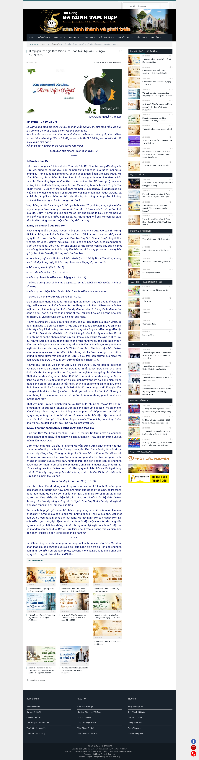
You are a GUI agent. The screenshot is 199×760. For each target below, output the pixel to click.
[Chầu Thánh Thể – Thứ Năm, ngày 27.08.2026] (107, 576)
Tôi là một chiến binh (151, 272)
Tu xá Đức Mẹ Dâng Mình (37, 728)
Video (133, 344)
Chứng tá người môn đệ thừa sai (155, 250)
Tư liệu (155, 37)
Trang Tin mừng (134, 728)
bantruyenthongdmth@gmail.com (123, 751)
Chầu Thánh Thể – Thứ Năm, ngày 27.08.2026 (106, 589)
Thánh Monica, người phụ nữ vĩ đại (157, 129)
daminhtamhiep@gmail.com (80, 751)
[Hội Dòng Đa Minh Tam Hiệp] (99, 21)
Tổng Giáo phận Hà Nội (86, 723)
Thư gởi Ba (146, 312)
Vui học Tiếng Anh (135, 733)
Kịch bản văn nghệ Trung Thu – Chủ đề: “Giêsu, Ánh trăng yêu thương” (155, 208)
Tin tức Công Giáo (84, 717)
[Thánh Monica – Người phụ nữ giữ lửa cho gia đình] (41, 576)
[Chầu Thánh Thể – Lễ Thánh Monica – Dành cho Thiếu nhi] (74, 576)
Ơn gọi (72, 37)
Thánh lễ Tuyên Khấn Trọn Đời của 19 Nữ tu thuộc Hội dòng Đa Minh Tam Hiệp (156, 355)
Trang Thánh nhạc (135, 723)
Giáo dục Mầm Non (139, 401)
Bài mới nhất (136, 51)
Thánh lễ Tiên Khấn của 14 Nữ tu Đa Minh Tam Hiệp (157, 378)
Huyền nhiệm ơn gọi (152, 282)
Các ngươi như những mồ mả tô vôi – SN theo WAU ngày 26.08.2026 (74, 670)
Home (31, 37)
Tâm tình (134, 282)
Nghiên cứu (124, 37)
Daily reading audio (135, 707)
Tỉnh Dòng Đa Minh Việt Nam (38, 723)
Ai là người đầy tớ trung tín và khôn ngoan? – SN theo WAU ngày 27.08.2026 (73, 617)
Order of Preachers (34, 717)
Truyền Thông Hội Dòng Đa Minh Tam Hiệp (103, 757)
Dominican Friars (33, 707)
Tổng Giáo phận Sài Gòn (87, 733)
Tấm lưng (146, 301)
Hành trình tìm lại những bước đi (156, 261)
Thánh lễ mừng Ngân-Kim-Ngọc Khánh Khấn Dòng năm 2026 (156, 367)
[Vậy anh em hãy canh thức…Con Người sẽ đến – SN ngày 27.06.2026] (41, 602)
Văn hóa (140, 37)
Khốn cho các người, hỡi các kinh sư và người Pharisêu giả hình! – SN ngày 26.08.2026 (41, 670)
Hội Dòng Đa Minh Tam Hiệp (104, 754)
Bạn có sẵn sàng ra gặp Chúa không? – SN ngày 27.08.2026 (107, 616)
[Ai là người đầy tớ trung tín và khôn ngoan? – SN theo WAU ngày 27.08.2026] (74, 602)
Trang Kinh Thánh (135, 717)
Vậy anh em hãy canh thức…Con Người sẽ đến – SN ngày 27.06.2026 (41, 617)
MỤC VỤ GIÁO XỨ (138, 175)
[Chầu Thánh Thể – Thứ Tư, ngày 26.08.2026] (107, 629)
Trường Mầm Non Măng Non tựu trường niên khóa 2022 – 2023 (156, 432)
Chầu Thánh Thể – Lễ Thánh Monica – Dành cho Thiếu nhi (73, 589)
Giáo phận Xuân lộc (85, 707)
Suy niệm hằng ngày (113, 62)
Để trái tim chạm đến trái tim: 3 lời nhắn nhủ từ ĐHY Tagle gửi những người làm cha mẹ (156, 154)
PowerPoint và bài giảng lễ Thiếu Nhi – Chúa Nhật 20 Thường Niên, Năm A (156, 222)
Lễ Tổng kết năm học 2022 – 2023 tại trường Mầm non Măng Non (156, 421)
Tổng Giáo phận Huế (85, 728)
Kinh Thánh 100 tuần (136, 712)
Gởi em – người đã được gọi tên (155, 290)
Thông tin (88, 37)
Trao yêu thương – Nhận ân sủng (156, 165)
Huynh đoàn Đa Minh (35, 712)
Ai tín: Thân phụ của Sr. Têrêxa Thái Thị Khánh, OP (157, 141)
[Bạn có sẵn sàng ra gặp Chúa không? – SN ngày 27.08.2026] (107, 602)
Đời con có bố (148, 335)
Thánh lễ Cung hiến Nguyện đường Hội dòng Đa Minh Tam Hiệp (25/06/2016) (156, 391)
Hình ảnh (144, 344)
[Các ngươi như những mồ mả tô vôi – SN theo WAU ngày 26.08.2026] (74, 655)
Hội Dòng (43, 37)
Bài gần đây (152, 51)
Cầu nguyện (105, 37)
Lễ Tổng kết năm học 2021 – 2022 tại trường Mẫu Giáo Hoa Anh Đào (157, 443)
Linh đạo (58, 37)
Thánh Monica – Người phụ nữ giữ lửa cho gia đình (41, 589)
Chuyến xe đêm (149, 324)
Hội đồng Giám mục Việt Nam (89, 712)
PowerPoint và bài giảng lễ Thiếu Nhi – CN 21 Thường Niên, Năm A (156, 195)
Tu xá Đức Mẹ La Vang (36, 733)
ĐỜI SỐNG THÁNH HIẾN (140, 231)
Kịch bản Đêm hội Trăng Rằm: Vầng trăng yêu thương (157, 184)
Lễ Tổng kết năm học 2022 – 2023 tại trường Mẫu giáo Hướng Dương (156, 410)
